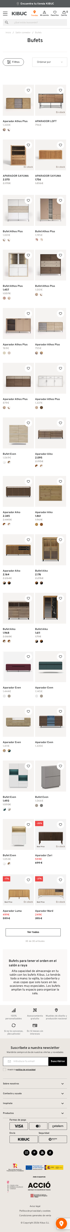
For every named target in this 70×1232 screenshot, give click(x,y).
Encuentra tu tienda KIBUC (37, 3)
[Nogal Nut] (41, 407)
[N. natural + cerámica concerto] (41, 582)
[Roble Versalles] (36, 407)
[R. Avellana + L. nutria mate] (9, 641)
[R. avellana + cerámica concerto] (36, 582)
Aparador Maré (44, 911)
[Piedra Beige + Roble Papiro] (9, 239)
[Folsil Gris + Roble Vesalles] (36, 352)
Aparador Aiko (44, 454)
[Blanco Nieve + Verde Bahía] (4, 809)
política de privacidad (25, 1070)
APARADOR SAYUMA (16, 176)
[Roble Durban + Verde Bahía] (9, 750)
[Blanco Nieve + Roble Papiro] (4, 462)
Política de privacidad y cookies (35, 1211)
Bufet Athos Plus (13, 231)
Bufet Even (9, 454)
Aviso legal (35, 1206)
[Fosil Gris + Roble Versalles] (4, 129)
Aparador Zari (43, 855)
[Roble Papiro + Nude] (36, 239)
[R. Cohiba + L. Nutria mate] (4, 641)
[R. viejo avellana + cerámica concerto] (9, 582)
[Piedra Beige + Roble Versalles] (36, 294)
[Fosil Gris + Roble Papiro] (9, 129)
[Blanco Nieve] (4, 696)
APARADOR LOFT (46, 121)
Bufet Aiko (41, 571)
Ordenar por (44, 62)
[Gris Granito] (9, 696)
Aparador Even (12, 687)
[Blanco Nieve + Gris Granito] (9, 809)
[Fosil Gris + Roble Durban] (41, 352)
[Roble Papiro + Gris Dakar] (41, 239)
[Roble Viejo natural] (36, 524)
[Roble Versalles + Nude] (4, 298)
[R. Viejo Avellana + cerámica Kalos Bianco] (36, 466)
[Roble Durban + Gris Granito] (4, 750)
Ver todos (33, 932)
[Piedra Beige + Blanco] (4, 239)
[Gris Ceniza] (41, 805)
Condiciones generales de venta (35, 1215)
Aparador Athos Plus (15, 121)
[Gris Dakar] (9, 352)
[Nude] (4, 352)
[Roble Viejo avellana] (41, 524)
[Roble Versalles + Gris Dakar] (9, 298)
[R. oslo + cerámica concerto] (4, 582)
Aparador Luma (12, 911)
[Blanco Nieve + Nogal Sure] (9, 462)
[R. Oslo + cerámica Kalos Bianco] (41, 466)
